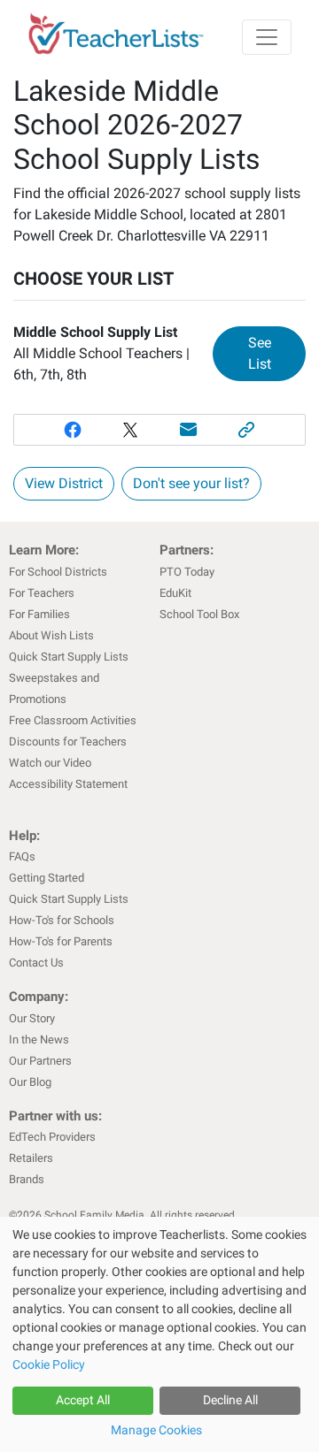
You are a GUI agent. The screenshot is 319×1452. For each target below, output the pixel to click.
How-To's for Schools (61, 920)
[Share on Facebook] (72, 430)
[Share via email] (189, 430)
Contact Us (36, 962)
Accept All (83, 1400)
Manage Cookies (156, 1430)
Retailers (31, 1158)
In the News (39, 1039)
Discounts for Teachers (68, 741)
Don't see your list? (191, 483)
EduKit (175, 593)
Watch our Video (50, 762)
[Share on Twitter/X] (130, 430)
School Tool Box (199, 614)
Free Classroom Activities (72, 720)
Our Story (32, 1018)
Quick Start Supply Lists (68, 656)
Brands (26, 1179)
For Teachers (41, 593)
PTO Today (187, 571)
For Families (39, 614)
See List (277, 353)
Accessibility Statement (68, 784)
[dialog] (159, 1334)
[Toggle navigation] (267, 37)
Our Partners (40, 1060)
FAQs (22, 856)
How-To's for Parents (61, 941)
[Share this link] (247, 430)
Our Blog (30, 1082)
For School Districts (58, 571)
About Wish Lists (51, 635)
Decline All (230, 1400)
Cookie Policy (48, 1364)
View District (64, 483)
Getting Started (46, 877)
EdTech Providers (52, 1136)
